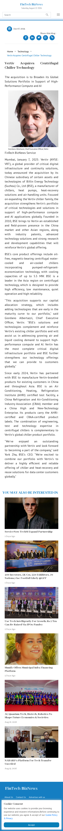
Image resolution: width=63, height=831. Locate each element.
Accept (31, 824)
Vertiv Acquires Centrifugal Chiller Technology (29, 55)
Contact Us (21, 797)
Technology (23, 51)
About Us (9, 797)
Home (10, 51)
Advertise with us (37, 797)
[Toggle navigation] (58, 15)
